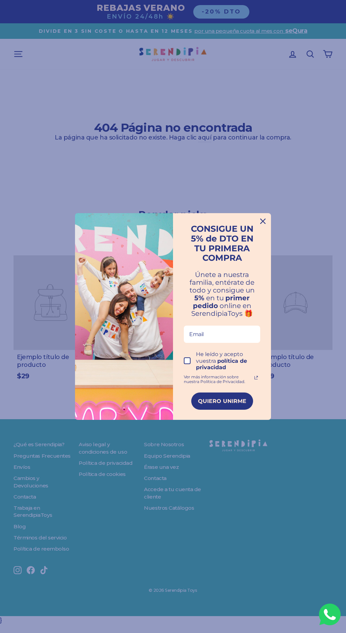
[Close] (263, 221)
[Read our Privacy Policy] (256, 378)
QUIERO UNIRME (222, 401)
